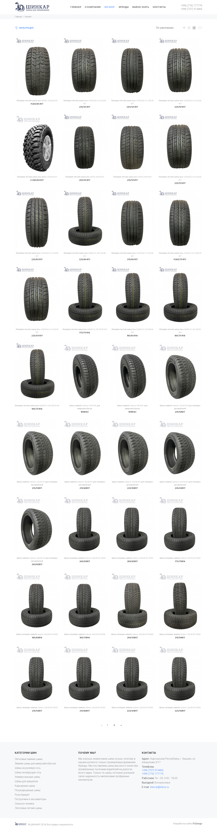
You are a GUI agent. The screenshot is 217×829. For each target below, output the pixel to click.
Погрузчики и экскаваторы (30, 799)
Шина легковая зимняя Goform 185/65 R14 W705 (37, 634)
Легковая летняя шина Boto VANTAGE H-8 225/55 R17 (180, 178)
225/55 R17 (180, 183)
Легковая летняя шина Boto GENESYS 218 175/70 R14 (84, 329)
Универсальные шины (27, 776)
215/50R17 (180, 412)
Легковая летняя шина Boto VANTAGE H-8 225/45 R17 (37, 331)
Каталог (28, 17)
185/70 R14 (180, 336)
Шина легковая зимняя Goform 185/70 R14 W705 (84, 634)
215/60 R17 (132, 259)
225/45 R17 (37, 336)
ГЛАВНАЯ (75, 7)
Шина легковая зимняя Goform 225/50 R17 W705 (180, 707)
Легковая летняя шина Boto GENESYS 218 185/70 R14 (180, 331)
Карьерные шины (25, 785)
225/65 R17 (37, 259)
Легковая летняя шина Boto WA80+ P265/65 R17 (37, 100)
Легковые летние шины (28, 808)
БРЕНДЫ (124, 7)
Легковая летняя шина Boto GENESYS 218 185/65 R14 (132, 331)
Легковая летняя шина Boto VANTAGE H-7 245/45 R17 (132, 102)
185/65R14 (37, 638)
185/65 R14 (132, 336)
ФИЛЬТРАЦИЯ (26, 28)
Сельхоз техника (24, 803)
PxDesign (197, 823)
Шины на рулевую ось (28, 767)
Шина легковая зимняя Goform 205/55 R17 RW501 (132, 634)
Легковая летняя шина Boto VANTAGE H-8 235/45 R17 (84, 102)
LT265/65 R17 (37, 180)
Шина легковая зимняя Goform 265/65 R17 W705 (84, 558)
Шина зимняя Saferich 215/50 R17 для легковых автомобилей (180, 407)
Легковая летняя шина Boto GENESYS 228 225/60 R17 (85, 255)
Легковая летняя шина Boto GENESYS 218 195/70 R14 (37, 405)
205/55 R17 (84, 180)
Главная (18, 17)
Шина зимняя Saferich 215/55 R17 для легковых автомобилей (37, 483)
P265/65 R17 (37, 104)
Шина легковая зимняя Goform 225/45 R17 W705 (132, 707)
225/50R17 (132, 488)
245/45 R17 (132, 107)
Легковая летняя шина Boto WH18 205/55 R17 (84, 177)
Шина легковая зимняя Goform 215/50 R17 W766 (179, 634)
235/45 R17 (84, 107)
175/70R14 (180, 561)
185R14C (85, 412)
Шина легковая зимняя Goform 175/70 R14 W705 (180, 558)
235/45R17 (180, 488)
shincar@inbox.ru (159, 787)
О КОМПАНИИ (93, 7)
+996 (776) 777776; (153, 773)
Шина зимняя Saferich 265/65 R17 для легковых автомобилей (37, 560)
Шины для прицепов (26, 781)
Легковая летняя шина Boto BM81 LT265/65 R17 (37, 177)
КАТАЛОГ (110, 7)
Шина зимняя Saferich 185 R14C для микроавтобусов (84, 407)
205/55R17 (132, 638)
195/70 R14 (37, 409)
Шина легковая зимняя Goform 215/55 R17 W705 (37, 707)
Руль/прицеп (22, 794)
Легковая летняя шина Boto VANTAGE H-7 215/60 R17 (132, 255)
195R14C (132, 412)
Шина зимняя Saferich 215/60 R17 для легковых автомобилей (84, 483)
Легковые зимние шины (28, 759)
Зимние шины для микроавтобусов (35, 763)
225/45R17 (132, 711)
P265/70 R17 (180, 259)
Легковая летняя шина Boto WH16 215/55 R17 (132, 177)
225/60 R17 (84, 259)
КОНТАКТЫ (159, 7)
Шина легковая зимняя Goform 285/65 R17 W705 (132, 558)
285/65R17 (132, 561)
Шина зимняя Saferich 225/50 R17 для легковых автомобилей (132, 483)
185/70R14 (85, 638)
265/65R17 (37, 564)
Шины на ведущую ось (28, 772)
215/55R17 (37, 488)
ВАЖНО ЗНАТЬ (140, 7)
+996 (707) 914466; (153, 770)
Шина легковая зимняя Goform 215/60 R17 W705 (84, 707)
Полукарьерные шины (27, 790)
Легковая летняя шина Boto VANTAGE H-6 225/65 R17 (37, 255)
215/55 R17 (132, 180)
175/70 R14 (84, 333)
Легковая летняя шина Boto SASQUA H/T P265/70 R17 (180, 255)
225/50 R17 (180, 107)
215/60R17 (85, 488)
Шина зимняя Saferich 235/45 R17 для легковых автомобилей (180, 483)
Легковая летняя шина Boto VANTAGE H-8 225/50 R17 (180, 102)
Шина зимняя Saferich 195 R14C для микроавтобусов (132, 407)
